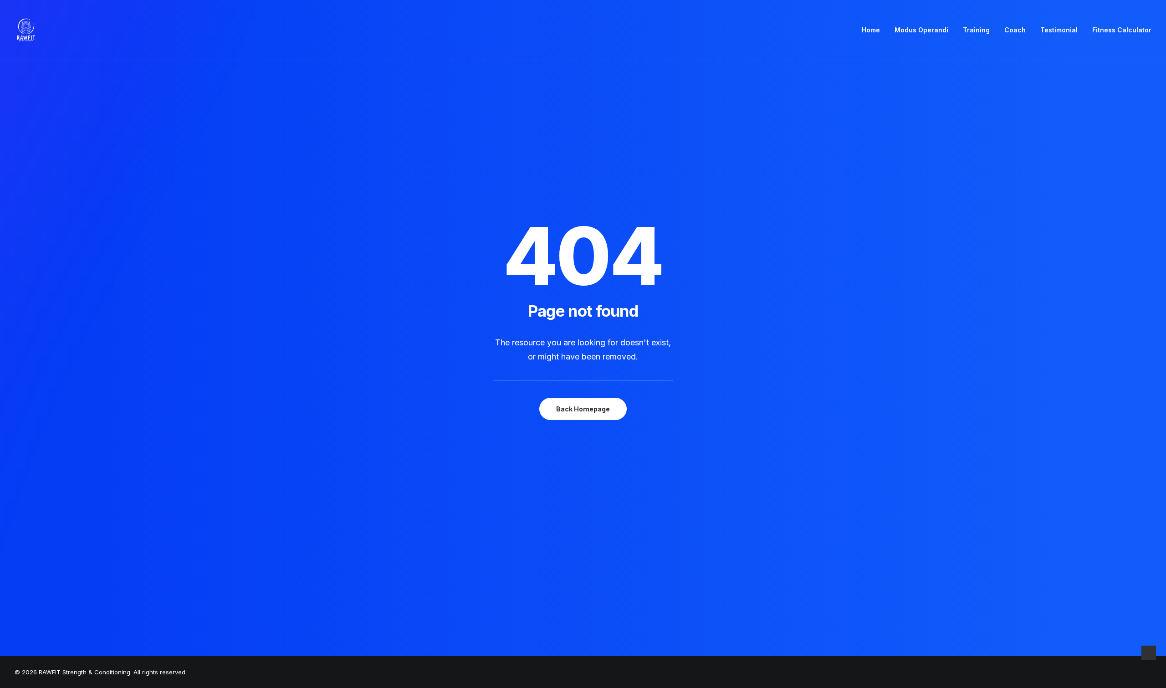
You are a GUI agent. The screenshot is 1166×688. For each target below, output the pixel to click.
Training (976, 30)
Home (871, 30)
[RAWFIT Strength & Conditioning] (26, 30)
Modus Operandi (921, 30)
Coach (1015, 30)
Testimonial (1059, 30)
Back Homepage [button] (583, 409)
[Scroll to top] (1148, 652)
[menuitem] (874, 30)
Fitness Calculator (1121, 30)
